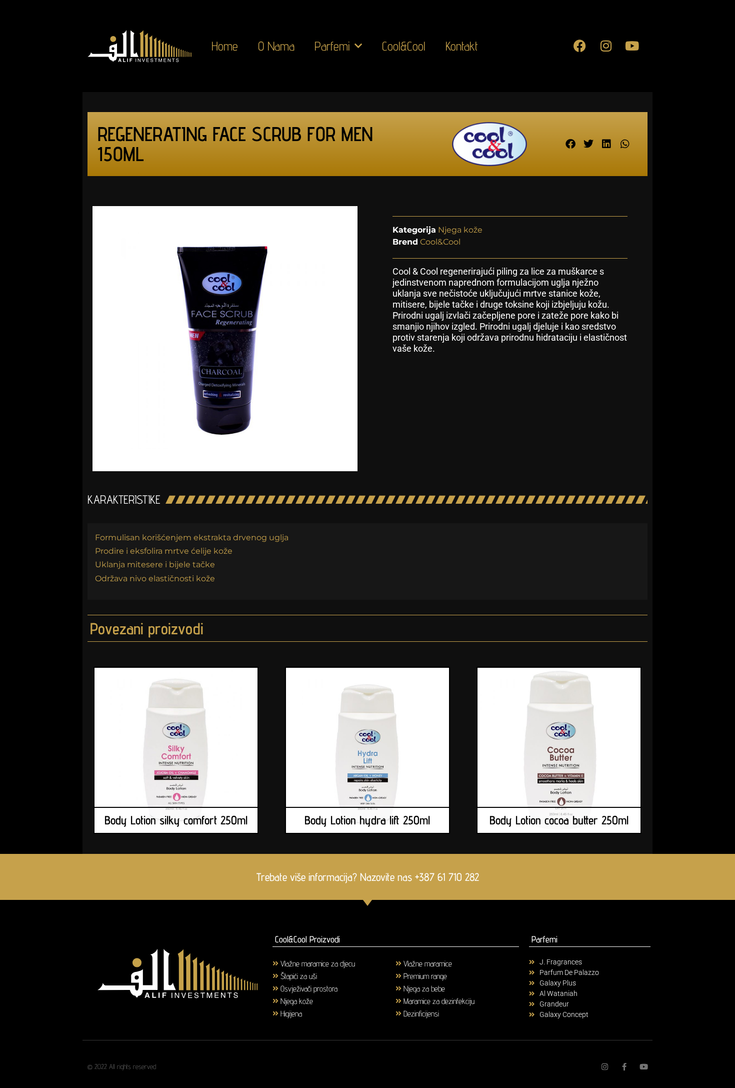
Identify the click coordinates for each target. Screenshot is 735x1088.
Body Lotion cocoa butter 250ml (559, 820)
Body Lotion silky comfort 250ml (176, 820)
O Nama (276, 46)
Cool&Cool (404, 46)
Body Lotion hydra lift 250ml (367, 820)
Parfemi (332, 46)
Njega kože (460, 230)
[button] (571, 144)
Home (225, 46)
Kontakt (462, 46)
